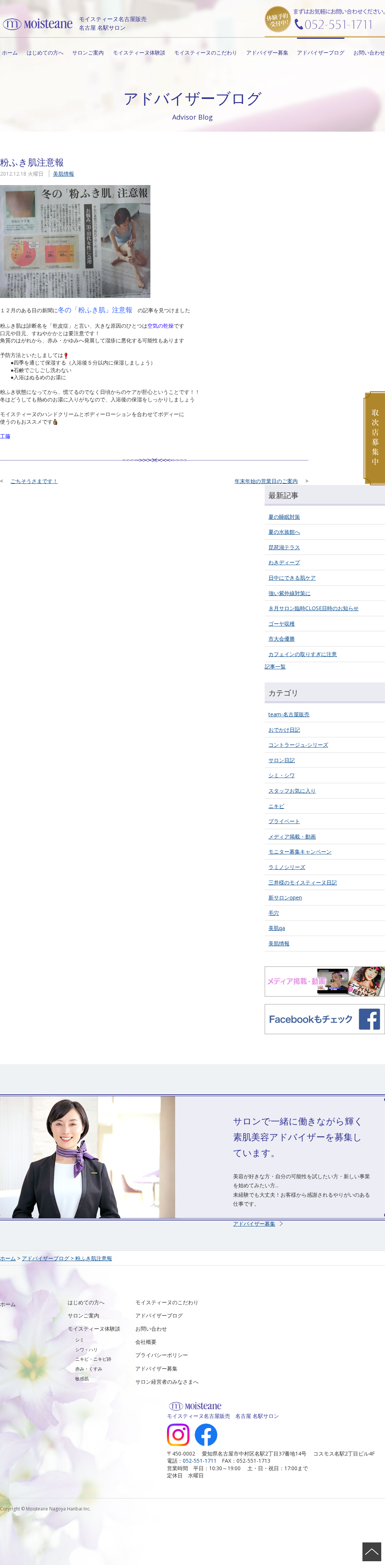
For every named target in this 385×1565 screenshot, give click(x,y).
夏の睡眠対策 (284, 516)
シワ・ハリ (86, 1349)
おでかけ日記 (284, 729)
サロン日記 (281, 760)
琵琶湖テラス (284, 547)
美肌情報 (63, 173)
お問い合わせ (369, 52)
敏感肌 (82, 1378)
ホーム (10, 52)
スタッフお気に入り (292, 790)
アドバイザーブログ (320, 52)
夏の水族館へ (284, 531)
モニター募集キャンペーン (300, 851)
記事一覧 (275, 666)
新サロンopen (285, 897)
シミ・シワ (281, 775)
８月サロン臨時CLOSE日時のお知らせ (313, 608)
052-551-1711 (200, 1460)
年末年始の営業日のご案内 (266, 481)
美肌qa (276, 927)
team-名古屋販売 (288, 714)
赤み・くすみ (88, 1369)
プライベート (284, 821)
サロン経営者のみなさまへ (167, 1381)
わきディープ (284, 562)
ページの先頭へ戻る (371, 1551)
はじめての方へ (45, 52)
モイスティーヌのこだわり (205, 52)
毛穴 (273, 912)
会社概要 (145, 1341)
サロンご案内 (88, 52)
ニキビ (276, 806)
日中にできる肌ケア (292, 577)
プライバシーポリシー (161, 1354)
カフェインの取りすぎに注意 (302, 654)
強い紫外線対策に (289, 593)
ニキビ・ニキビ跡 (93, 1359)
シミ (79, 1340)
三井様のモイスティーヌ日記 (302, 882)
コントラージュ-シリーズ (298, 744)
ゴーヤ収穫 (281, 623)
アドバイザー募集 (267, 52)
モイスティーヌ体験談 (139, 52)
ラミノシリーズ (286, 867)
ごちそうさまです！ (34, 481)
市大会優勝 (281, 638)
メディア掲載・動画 (292, 836)
